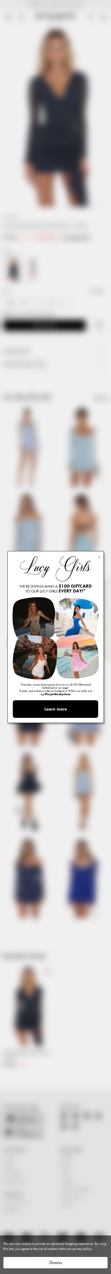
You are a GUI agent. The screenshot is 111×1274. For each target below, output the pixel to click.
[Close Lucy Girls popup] (99, 557)
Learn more (55, 709)
